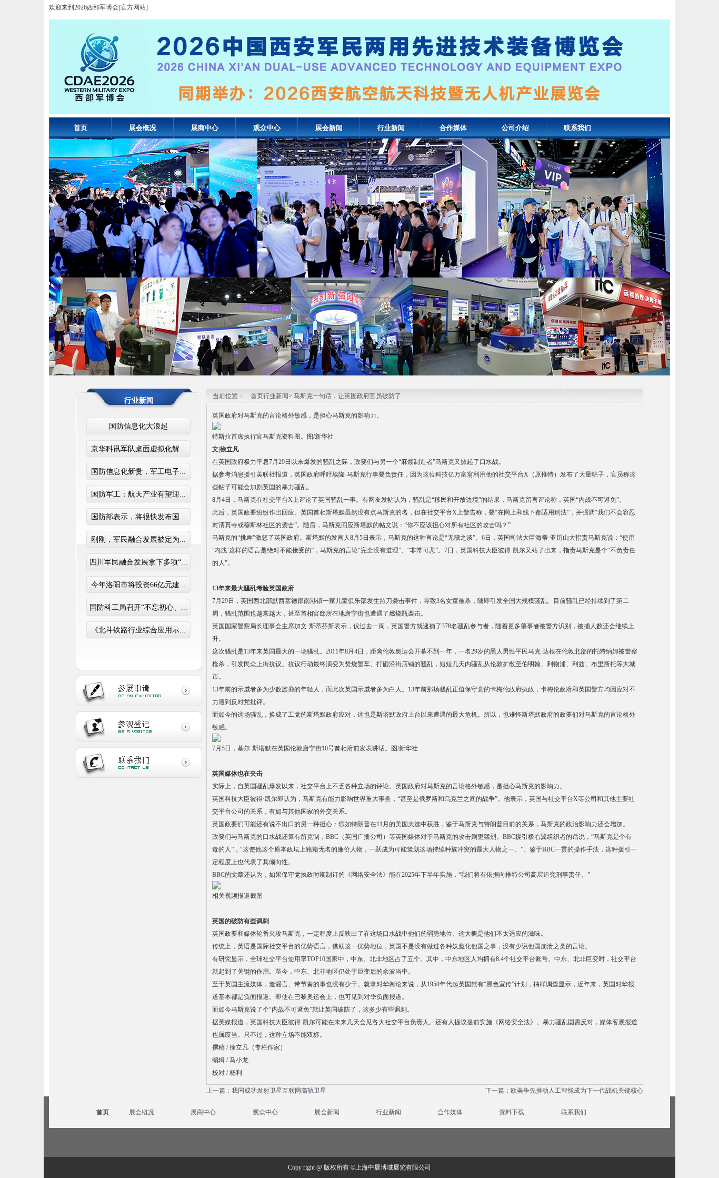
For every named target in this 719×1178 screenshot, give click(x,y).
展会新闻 (326, 1112)
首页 (80, 128)
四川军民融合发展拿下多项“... (138, 562)
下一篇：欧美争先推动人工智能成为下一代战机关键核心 (564, 1090)
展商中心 (203, 1112)
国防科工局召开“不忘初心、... (138, 607)
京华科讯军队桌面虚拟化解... (138, 449)
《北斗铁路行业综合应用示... (138, 630)
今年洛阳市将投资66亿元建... (138, 585)
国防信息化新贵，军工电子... (138, 472)
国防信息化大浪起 (138, 426)
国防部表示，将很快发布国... (138, 517)
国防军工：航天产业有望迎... (138, 494)
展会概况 (141, 1112)
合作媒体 (450, 1112)
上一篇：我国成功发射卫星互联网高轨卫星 (266, 1090)
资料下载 (511, 1112)
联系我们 (573, 1112)
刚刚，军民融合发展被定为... (138, 539)
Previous (65, 249)
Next (654, 249)
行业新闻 (388, 1112)
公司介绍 (515, 128)
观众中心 (265, 1112)
